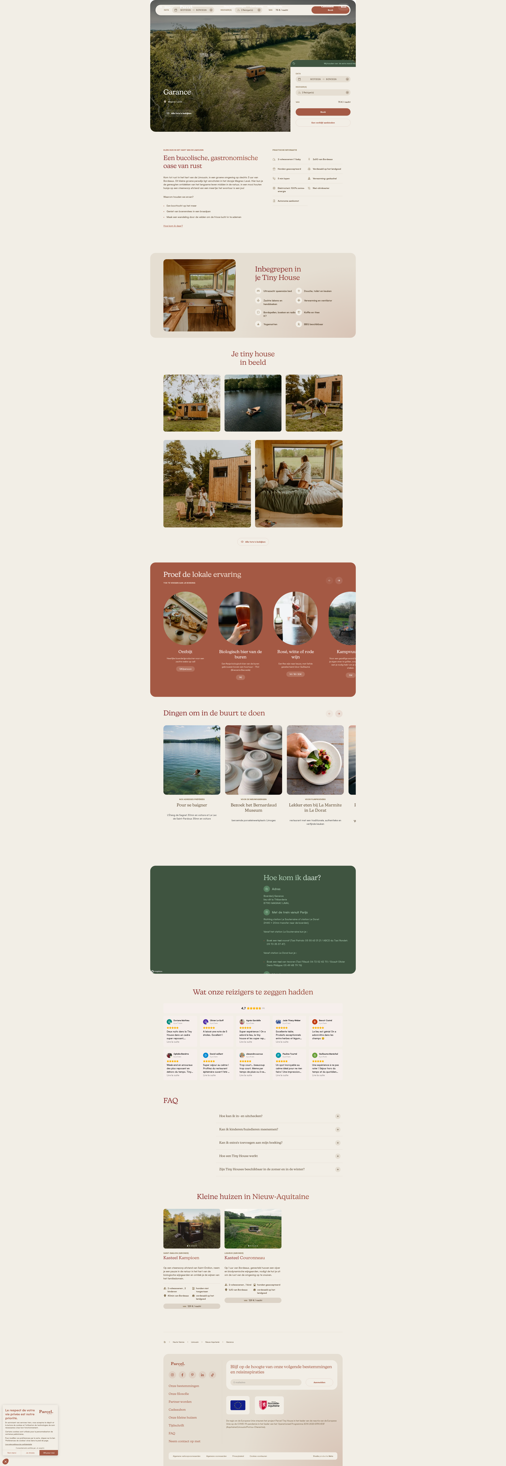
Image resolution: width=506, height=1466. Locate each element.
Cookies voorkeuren (258, 1456)
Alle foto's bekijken (181, 113)
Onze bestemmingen (235, 7)
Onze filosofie (274, 7)
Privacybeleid (238, 1456)
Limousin (195, 1342)
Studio (316, 1456)
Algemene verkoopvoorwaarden (186, 1456)
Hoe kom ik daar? (173, 225)
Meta (331, 1456)
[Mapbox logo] (157, 971)
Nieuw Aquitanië (212, 1342)
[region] (201, 920)
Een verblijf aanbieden (323, 122)
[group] (191, 1229)
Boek (323, 112)
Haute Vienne (178, 1342)
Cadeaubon (327, 7)
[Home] (186, 6)
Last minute (256, 7)
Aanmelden (319, 1382)
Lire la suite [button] (173, 1041)
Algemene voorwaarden (216, 1456)
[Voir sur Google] (169, 1021)
